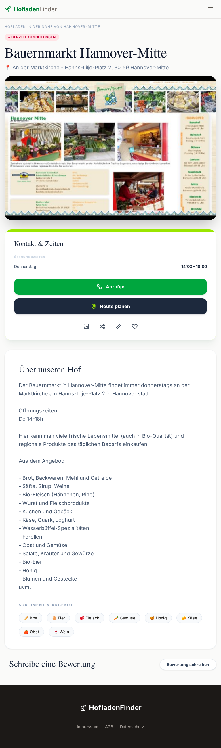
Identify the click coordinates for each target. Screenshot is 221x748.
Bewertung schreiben (188, 664)
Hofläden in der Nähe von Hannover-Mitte (52, 26)
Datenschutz (132, 726)
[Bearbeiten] (118, 326)
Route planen (115, 306)
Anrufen (115, 287)
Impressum (87, 726)
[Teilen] (102, 326)
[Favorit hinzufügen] (134, 326)
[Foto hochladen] (86, 326)
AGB (109, 726)
